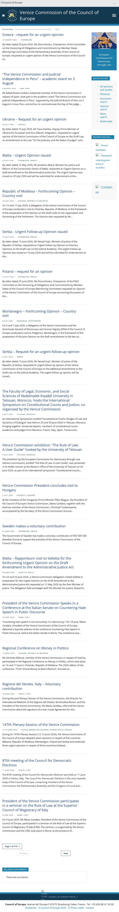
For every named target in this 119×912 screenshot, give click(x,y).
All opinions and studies (106, 88)
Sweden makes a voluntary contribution (34, 526)
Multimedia (106, 121)
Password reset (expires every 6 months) (104, 161)
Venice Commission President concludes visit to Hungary (40, 487)
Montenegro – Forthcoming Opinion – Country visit (39, 313)
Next (66, 853)
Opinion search (104, 108)
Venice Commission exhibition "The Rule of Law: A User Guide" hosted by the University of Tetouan (42, 447)
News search (103, 115)
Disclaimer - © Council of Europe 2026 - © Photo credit (54, 907)
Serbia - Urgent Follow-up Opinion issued (34, 231)
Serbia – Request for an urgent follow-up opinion (41, 351)
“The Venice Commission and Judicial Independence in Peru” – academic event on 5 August (38, 78)
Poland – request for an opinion (27, 271)
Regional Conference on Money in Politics (35, 648)
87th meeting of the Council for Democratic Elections (37, 762)
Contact (90, 907)
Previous (23, 853)
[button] (59, 3)
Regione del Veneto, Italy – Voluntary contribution (31, 686)
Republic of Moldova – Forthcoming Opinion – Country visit (38, 193)
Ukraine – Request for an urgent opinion (34, 119)
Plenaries (105, 94)
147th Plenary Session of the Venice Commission (41, 724)
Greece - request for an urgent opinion (33, 34)
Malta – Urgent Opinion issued (26, 155)
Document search (105, 100)
